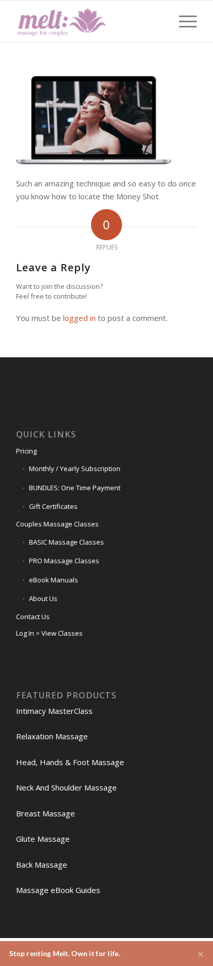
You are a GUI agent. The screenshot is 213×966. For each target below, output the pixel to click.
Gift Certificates (53, 506)
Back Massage (41, 864)
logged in (79, 318)
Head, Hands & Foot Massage (70, 762)
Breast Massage (45, 813)
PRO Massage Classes (64, 560)
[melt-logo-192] (88, 21)
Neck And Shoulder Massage (66, 787)
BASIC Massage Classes (66, 542)
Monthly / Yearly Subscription (74, 468)
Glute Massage (43, 838)
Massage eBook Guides (58, 890)
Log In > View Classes (49, 633)
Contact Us (33, 616)
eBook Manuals (53, 579)
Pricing (26, 451)
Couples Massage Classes (57, 524)
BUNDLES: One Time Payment (74, 487)
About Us (43, 598)
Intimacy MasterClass (54, 711)
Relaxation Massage (52, 736)
